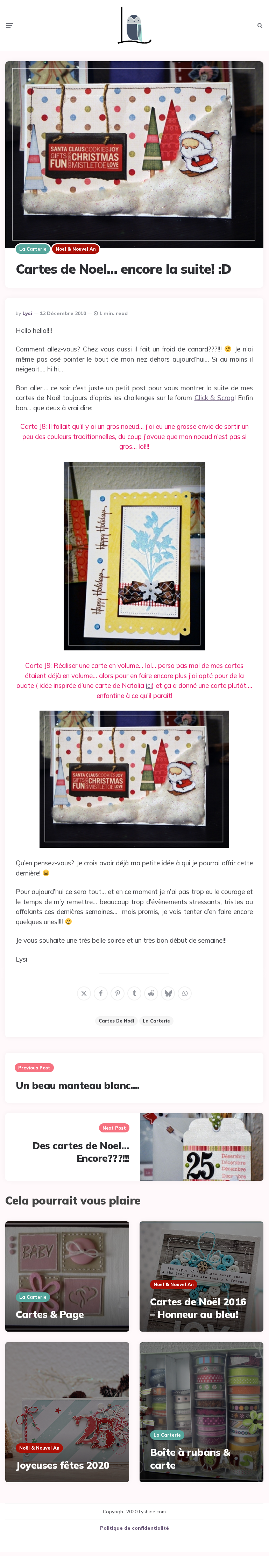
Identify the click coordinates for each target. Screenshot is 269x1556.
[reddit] (151, 993)
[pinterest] (118, 993)
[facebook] (101, 993)
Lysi (27, 313)
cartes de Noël (116, 1021)
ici (149, 685)
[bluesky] (168, 993)
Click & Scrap (214, 397)
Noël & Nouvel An (76, 249)
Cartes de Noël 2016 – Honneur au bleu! (198, 1308)
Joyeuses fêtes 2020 (62, 1465)
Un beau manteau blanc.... (78, 1085)
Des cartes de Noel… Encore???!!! (80, 1151)
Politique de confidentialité (134, 1528)
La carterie (33, 249)
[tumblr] (134, 993)
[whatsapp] (185, 993)
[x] (84, 993)
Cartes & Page (50, 1314)
